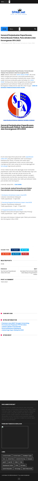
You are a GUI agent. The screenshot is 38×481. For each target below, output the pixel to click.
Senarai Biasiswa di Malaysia (11, 328)
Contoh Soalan (7, 455)
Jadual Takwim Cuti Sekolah (11, 326)
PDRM (16, 462)
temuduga (4, 166)
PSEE (21, 462)
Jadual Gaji (11, 459)
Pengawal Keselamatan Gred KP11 (12, 210)
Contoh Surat (17, 455)
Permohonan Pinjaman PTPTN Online (14, 325)
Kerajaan (30, 459)
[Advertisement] (19, 57)
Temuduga (17, 468)
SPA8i (33, 43)
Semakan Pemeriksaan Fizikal (23, 43)
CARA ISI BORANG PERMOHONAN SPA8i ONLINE (19, 86)
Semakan (23, 465)
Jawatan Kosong (20, 459)
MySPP (4, 462)
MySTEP (10, 462)
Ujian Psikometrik (27, 468)
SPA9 (16, 465)
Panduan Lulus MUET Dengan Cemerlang (15, 323)
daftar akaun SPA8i (22, 75)
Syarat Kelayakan (7, 468)
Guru (4, 459)
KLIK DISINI (18, 184)
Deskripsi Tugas (27, 455)
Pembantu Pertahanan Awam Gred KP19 (14, 195)
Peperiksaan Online (8, 465)
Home (4, 29)
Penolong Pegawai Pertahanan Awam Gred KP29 (17, 202)
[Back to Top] (19, 478)
